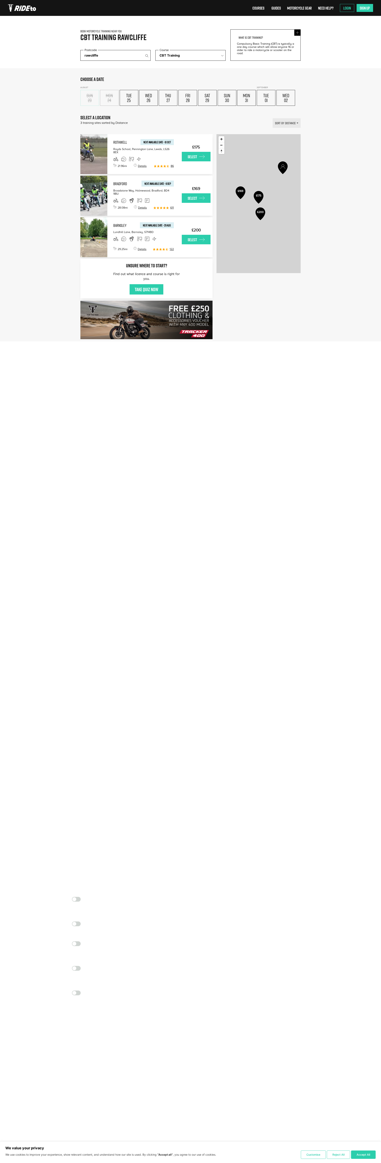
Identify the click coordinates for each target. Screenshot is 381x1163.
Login (347, 8)
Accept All (363, 1154)
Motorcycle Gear (299, 8)
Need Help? (326, 8)
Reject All (338, 1154)
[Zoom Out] (221, 145)
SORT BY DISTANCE (285, 123)
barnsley (119, 225)
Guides (276, 8)
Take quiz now (146, 289)
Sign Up (365, 8)
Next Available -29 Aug (157, 225)
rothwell (120, 142)
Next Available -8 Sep (157, 183)
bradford (120, 183)
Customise (313, 1154)
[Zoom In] (221, 139)
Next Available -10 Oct (157, 142)
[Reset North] (221, 151)
